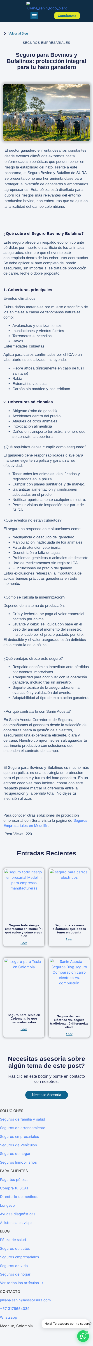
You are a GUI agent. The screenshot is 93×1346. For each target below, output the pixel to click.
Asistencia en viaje (16, 1222)
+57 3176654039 (15, 1308)
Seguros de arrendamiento (22, 1127)
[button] (34, 15)
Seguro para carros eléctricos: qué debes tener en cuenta (69, 928)
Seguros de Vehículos (18, 1145)
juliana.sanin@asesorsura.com (25, 1300)
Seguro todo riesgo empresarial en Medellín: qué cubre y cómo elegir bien (24, 930)
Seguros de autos (15, 1248)
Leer (24, 943)
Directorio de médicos (19, 1196)
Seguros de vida (14, 1265)
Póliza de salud (13, 1239)
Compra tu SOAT (14, 1188)
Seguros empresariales (19, 1136)
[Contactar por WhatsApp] (83, 1336)
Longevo (7, 1205)
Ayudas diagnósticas (17, 1214)
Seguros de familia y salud (22, 1119)
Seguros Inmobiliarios (18, 1162)
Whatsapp (8, 1317)
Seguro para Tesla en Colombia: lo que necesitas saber (24, 1018)
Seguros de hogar (15, 1153)
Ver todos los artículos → (21, 1282)
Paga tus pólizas (14, 1179)
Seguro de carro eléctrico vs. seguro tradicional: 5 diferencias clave (69, 1021)
